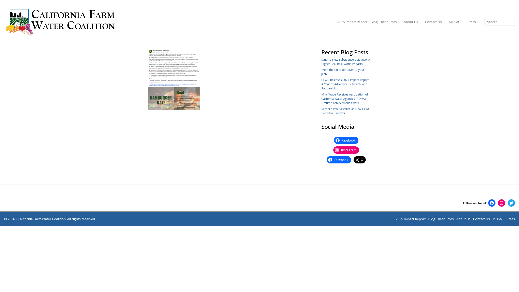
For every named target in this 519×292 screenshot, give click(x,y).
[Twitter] (511, 203)
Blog (374, 22)
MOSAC (454, 22)
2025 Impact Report (352, 22)
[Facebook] (491, 203)
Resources (389, 22)
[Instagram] (501, 203)
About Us (411, 22)
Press (471, 22)
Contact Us (433, 22)
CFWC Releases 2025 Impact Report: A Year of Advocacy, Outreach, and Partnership (345, 84)
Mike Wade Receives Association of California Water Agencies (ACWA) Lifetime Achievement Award (344, 98)
